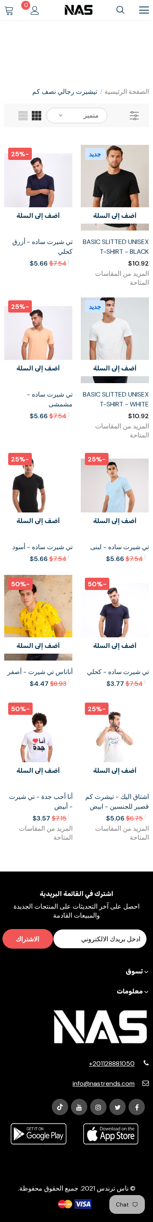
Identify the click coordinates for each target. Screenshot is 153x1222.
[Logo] (78, 10)
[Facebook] (137, 1107)
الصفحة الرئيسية (126, 91)
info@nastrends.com (104, 1083)
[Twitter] (117, 1107)
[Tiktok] (60, 1107)
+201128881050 (112, 1063)
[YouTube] (79, 1107)
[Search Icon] (120, 10)
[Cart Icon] (9, 10)
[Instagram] (98, 1107)
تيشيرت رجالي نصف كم (64, 91)
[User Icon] (35, 10)
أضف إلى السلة (115, 216)
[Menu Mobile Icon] (144, 10)
